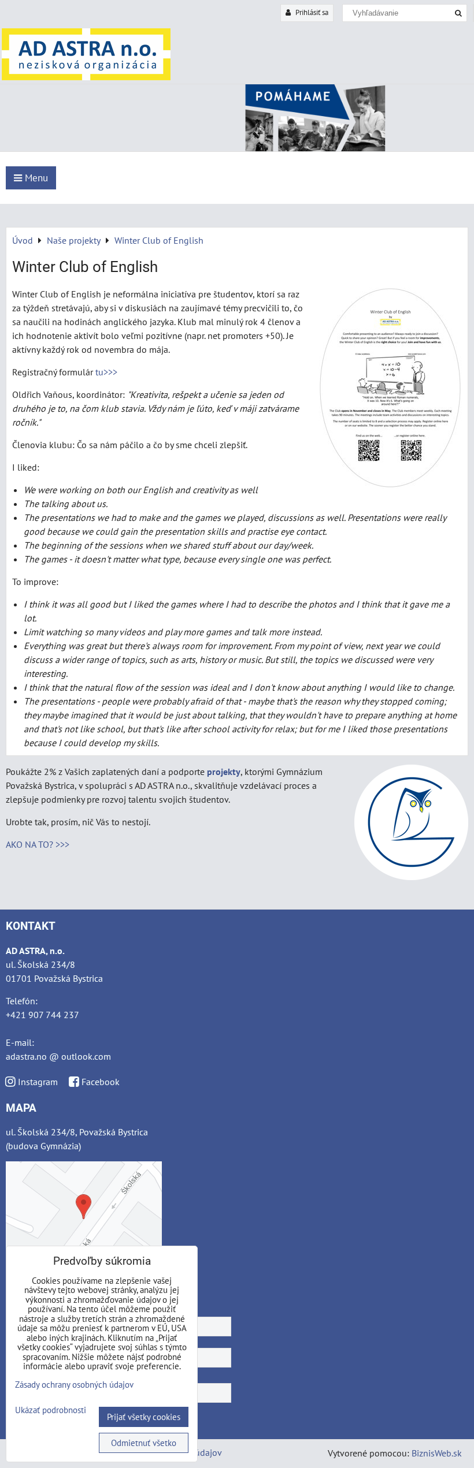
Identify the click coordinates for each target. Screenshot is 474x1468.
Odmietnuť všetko (143, 1442)
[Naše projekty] (237, 148)
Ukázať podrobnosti (50, 1410)
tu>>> (106, 372)
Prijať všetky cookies (143, 1416)
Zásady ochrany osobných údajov (74, 1384)
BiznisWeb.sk (437, 1453)
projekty (223, 771)
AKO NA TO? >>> (37, 844)
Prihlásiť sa (311, 12)
